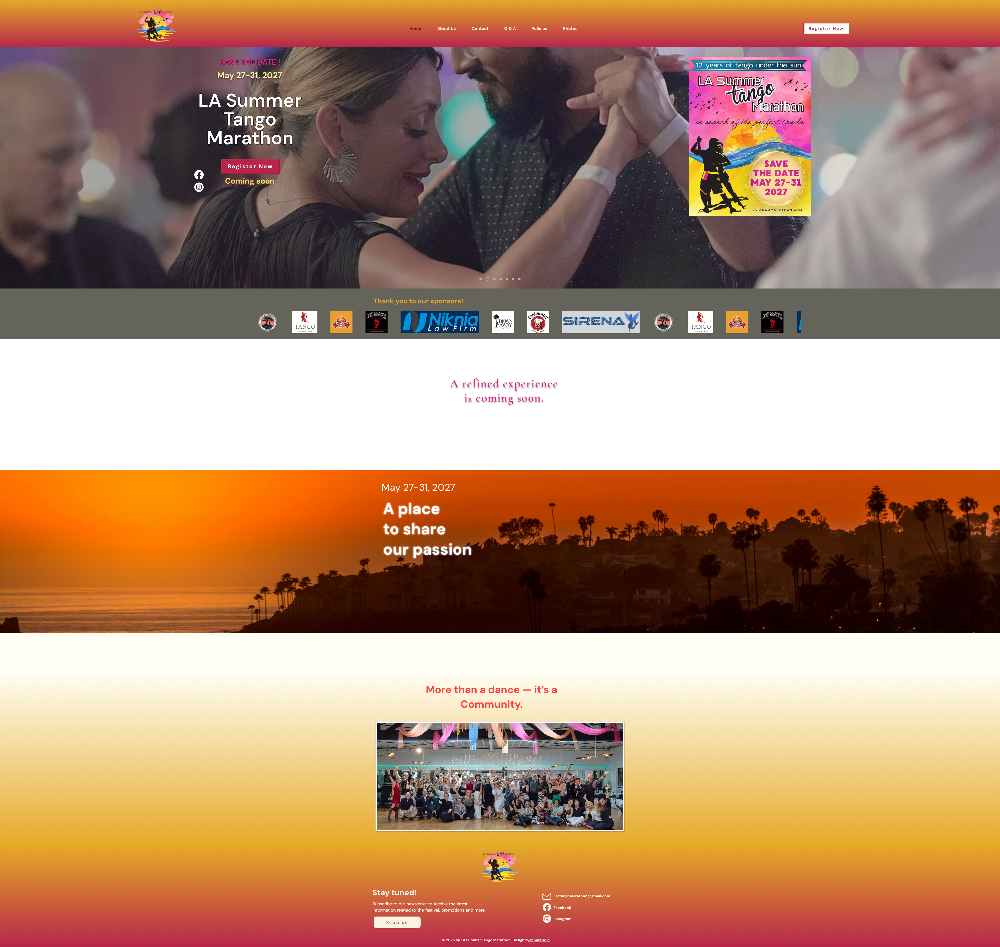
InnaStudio (539, 940)
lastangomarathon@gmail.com (582, 896)
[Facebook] (199, 174)
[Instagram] (199, 187)
